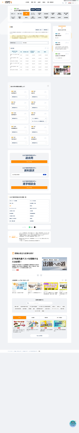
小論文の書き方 (47, 308)
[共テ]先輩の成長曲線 (33, 306)
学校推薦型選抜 (32, 213)
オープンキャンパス (13, 208)
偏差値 (64, 306)
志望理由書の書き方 (39, 308)
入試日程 (31, 210)
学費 (10, 205)
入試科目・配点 (12, 210)
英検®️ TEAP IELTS (33, 208)
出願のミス (59, 306)
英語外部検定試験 (18, 308)
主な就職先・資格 (33, 203)
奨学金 (31, 205)
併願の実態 (62, 308)
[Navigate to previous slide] (38, 275)
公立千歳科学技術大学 (21, 10)
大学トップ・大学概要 (13, 200)
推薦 (34, 308)
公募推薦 (29, 308)
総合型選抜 (11, 213)
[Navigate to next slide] (41, 275)
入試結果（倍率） (12, 215)
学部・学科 (11, 203)
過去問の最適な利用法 (24, 306)
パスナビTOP (10, 351)
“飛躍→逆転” (16, 306)
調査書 (43, 310)
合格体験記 (32, 220)
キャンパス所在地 (33, 200)
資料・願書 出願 (12, 220)
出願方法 (53, 306)
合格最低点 (32, 215)
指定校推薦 (24, 308)
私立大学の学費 (37, 310)
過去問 (31, 218)
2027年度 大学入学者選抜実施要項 (44, 306)
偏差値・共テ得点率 (13, 218)
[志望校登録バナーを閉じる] (75, 421)
